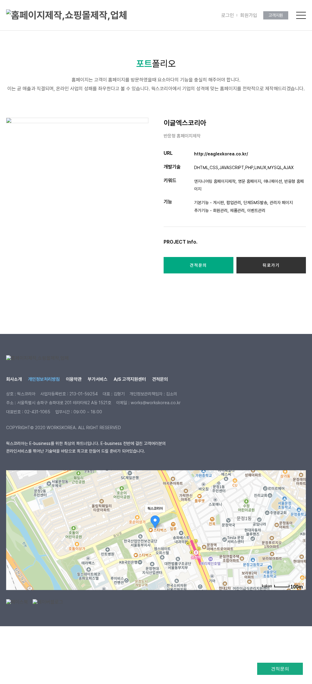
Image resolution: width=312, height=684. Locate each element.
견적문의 (280, 668)
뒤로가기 (271, 265)
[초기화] (298, 541)
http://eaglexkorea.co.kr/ (221, 153)
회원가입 (248, 15)
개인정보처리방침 (44, 379)
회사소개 (14, 379)
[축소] (298, 529)
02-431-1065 (37, 411)
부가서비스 (98, 379)
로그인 (227, 15)
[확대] (298, 519)
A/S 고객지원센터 (130, 379)
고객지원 (275, 15)
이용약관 (74, 379)
